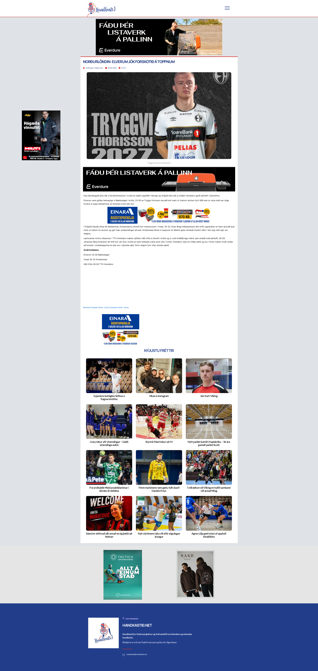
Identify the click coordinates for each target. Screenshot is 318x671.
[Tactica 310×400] (122, 574)
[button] (227, 8)
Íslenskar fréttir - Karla (119, 307)
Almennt (86, 307)
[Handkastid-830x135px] (159, 215)
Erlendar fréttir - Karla (100, 307)
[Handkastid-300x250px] (120, 329)
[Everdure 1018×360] (159, 37)
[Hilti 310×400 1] (41, 135)
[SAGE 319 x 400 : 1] (195, 574)
